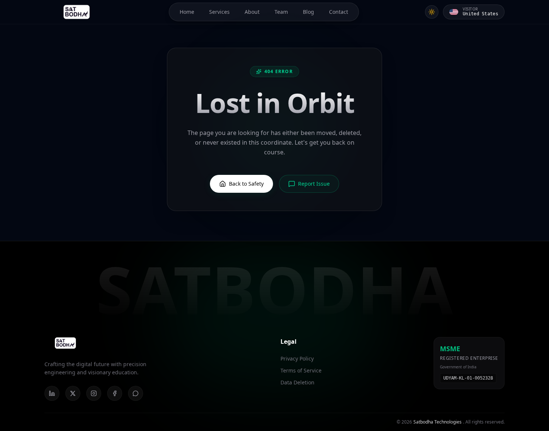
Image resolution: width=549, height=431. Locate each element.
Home (187, 11)
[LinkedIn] (51, 393)
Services (219, 11)
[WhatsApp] (135, 393)
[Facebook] (114, 393)
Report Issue (314, 183)
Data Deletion (297, 382)
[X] (72, 393)
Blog (308, 11)
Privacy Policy (297, 358)
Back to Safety (246, 183)
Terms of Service (301, 370)
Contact (338, 11)
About (252, 11)
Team (281, 11)
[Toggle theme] (431, 12)
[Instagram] (93, 393)
